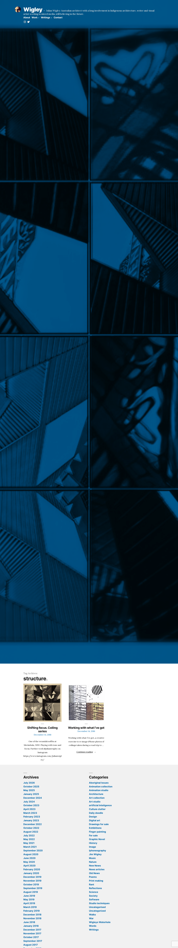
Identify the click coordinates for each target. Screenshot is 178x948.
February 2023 (31, 816)
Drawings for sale (99, 824)
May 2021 (28, 843)
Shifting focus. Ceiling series (42, 729)
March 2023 (30, 813)
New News (95, 865)
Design (93, 816)
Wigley (32, 9)
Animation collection (100, 786)
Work (34, 17)
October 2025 (31, 786)
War (91, 918)
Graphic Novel (97, 839)
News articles (96, 869)
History (93, 843)
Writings (45, 17)
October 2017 (31, 937)
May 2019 (28, 899)
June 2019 (29, 895)
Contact (58, 17)
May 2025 (29, 790)
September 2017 (32, 941)
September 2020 (33, 850)
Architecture (96, 794)
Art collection (96, 797)
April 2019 (29, 903)
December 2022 (32, 824)
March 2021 (30, 846)
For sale (93, 835)
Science (93, 892)
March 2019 (30, 907)
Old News (94, 873)
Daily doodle (96, 813)
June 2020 (29, 858)
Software (94, 899)
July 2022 (29, 835)
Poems (93, 877)
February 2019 (31, 910)
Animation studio (98, 790)
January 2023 (31, 820)
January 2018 (31, 925)
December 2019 (32, 877)
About (26, 17)
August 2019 (30, 892)
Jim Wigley (95, 854)
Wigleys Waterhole (100, 922)
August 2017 (30, 944)
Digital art (94, 820)
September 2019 (32, 888)
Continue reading (86, 752)
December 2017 (32, 929)
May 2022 (29, 839)
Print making (96, 880)
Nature (93, 862)
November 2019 (32, 880)
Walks (92, 914)
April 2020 (29, 865)
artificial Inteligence (100, 805)
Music (92, 858)
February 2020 (31, 869)
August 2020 (30, 854)
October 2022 (31, 828)
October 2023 (31, 805)
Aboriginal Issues (99, 782)
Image (92, 846)
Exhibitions (95, 828)
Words (92, 925)
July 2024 (29, 801)
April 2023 (29, 809)
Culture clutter (97, 809)
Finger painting (97, 831)
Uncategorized (97, 910)
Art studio (94, 801)
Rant (91, 884)
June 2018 (29, 922)
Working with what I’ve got (86, 728)
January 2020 (31, 873)
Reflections (95, 888)
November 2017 (32, 933)
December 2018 (32, 914)
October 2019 (31, 884)
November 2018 (32, 918)
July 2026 (29, 782)
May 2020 (29, 862)
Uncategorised (97, 907)
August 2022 (30, 831)
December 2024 (32, 797)
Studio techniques (99, 903)
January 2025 (31, 794)
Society (93, 895)
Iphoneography (97, 850)
